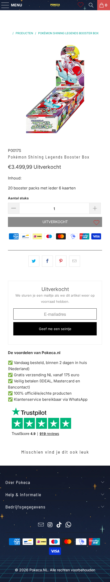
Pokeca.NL (38, 570)
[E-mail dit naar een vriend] (74, 261)
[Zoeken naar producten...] (91, 5)
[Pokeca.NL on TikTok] (59, 525)
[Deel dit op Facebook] (47, 261)
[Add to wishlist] (96, 223)
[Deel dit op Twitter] (33, 261)
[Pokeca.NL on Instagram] (50, 525)
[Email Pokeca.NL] (41, 525)
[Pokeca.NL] (55, 5)
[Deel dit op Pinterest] (61, 261)
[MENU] (3, 5)
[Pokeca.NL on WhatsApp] (68, 525)
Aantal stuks (18, 198)
